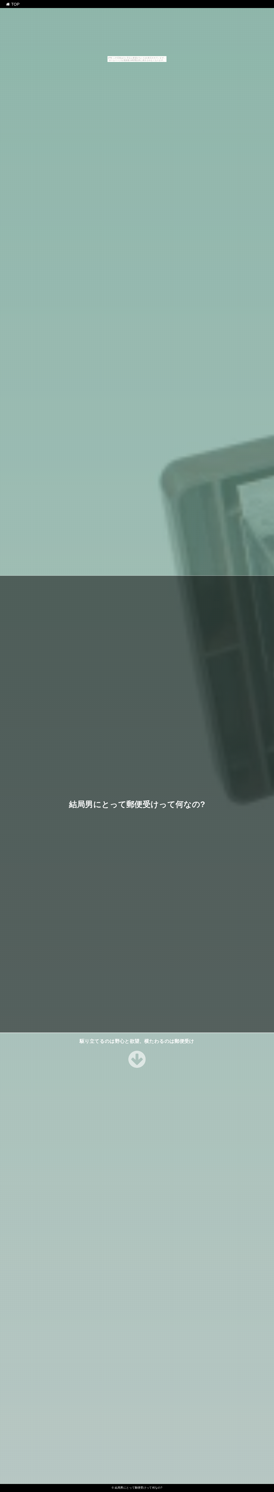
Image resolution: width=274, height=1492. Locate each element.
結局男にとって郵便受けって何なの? (137, 804)
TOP (14, 4)
